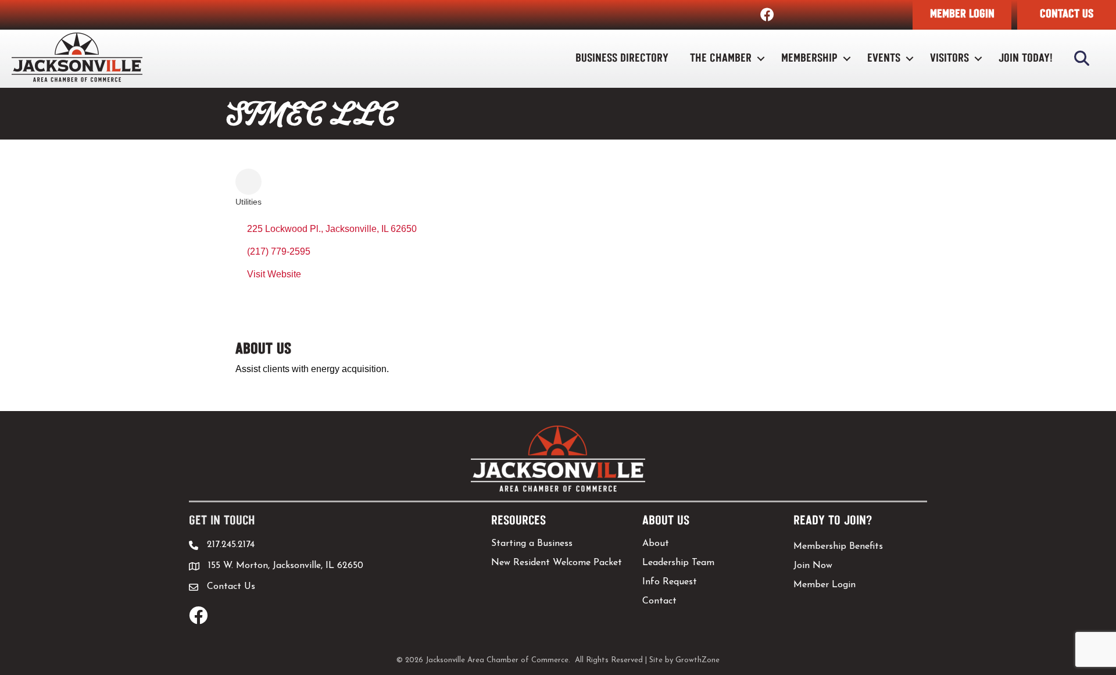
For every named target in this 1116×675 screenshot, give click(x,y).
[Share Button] (248, 182)
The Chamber (721, 58)
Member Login (824, 585)
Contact (659, 601)
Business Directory (621, 58)
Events (883, 58)
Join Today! (1026, 58)
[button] (962, 15)
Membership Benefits (838, 546)
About (655, 543)
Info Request (669, 582)
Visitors (949, 58)
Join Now (812, 565)
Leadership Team (678, 562)
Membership (809, 58)
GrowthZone (697, 660)
